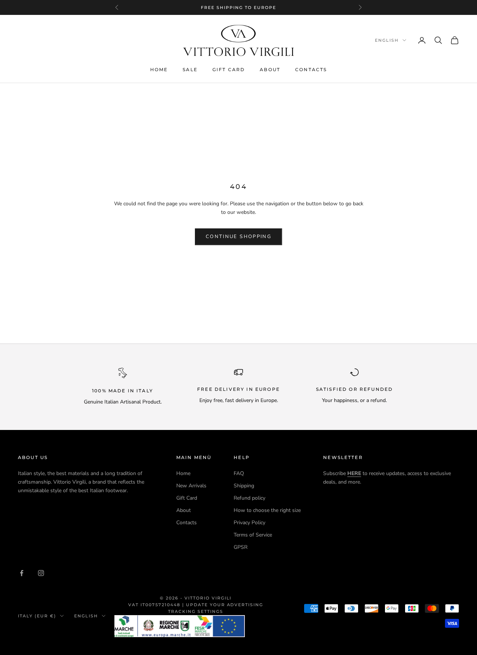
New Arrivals (191, 485)
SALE (190, 69)
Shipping (244, 485)
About (270, 69)
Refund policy (249, 497)
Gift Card (228, 69)
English (387, 40)
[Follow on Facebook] (21, 573)
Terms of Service (253, 534)
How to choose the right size (267, 510)
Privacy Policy (249, 522)
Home (159, 69)
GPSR (240, 547)
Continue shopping (238, 236)
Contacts (311, 69)
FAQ (239, 473)
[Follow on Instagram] (41, 573)
